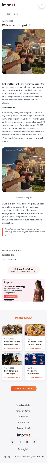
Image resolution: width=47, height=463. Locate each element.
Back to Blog (12, 14)
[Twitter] (12, 442)
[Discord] (34, 442)
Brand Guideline (23, 405)
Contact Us (23, 422)
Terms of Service (23, 411)
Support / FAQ (23, 428)
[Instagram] (19, 442)
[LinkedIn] (27, 442)
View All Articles (22, 388)
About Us (23, 416)
